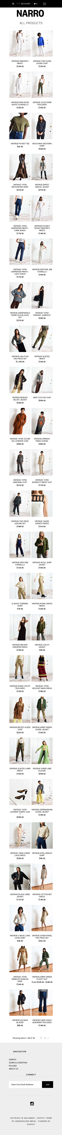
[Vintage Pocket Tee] (20, 138)
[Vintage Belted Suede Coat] (20, 722)
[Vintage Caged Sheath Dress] (42, 516)
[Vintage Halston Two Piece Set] (20, 351)
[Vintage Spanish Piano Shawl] (42, 434)
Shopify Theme (44, 1118)
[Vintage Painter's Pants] (20, 56)
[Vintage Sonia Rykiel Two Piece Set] (42, 930)
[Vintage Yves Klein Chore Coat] (42, 56)
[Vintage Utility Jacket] (42, 640)
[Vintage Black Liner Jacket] (20, 889)
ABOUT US (13, 1069)
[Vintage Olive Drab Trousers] (42, 97)
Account (26, 4)
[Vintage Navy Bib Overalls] (20, 557)
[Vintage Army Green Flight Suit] (42, 971)
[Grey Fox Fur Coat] (42, 392)
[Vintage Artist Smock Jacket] (42, 179)
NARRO (32, 1118)
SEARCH (12, 1059)
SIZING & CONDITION (18, 1063)
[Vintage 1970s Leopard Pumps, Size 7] (20, 804)
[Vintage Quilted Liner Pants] (20, 763)
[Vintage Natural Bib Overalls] (42, 264)
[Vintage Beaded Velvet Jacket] (20, 392)
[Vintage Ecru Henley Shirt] (42, 848)
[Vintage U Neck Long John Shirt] (20, 930)
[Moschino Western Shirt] (42, 138)
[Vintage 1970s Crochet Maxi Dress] (42, 681)
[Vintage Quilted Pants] (42, 351)
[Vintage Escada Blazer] (20, 1015)
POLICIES (13, 1066)
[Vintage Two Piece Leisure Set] (20, 516)
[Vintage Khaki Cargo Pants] (42, 598)
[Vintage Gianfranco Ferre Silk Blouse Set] (20, 308)
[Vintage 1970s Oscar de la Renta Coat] (20, 434)
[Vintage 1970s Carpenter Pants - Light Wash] (20, 264)
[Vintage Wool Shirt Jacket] (42, 557)
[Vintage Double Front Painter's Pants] (42, 221)
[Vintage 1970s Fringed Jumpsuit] (42, 308)
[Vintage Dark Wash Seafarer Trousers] (42, 1015)
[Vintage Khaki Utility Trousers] (20, 681)
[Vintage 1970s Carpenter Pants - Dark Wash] (20, 221)
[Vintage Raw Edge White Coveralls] (20, 97)
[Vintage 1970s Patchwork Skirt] (20, 179)
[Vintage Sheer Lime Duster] (42, 763)
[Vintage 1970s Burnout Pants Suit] (42, 475)
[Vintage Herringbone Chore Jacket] (42, 804)
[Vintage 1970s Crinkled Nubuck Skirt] (20, 971)
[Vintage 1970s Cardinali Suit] (20, 475)
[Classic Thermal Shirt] (20, 598)
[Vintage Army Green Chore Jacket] (42, 722)
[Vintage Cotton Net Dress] (42, 889)
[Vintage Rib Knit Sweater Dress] (20, 640)
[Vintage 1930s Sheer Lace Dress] (20, 848)
